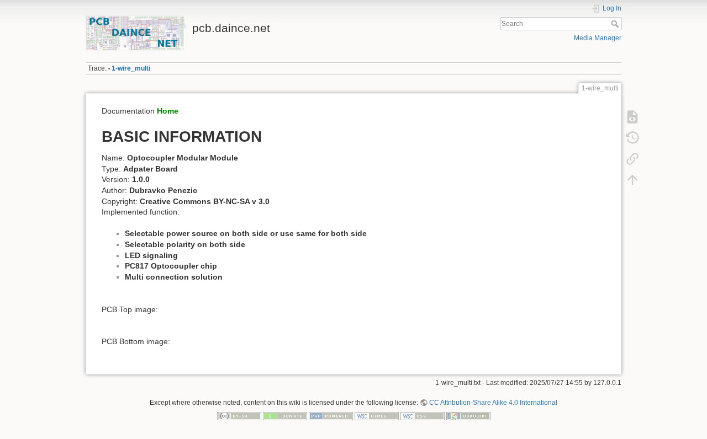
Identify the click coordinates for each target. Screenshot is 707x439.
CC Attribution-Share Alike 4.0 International (493, 402)
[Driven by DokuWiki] (468, 416)
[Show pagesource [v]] (632, 116)
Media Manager (597, 38)
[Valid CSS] (422, 416)
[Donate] (285, 416)
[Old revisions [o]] (632, 137)
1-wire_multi (131, 68)
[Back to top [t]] (632, 179)
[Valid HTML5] (377, 416)
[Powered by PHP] (331, 416)
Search (616, 24)
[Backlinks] (632, 158)
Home (167, 110)
